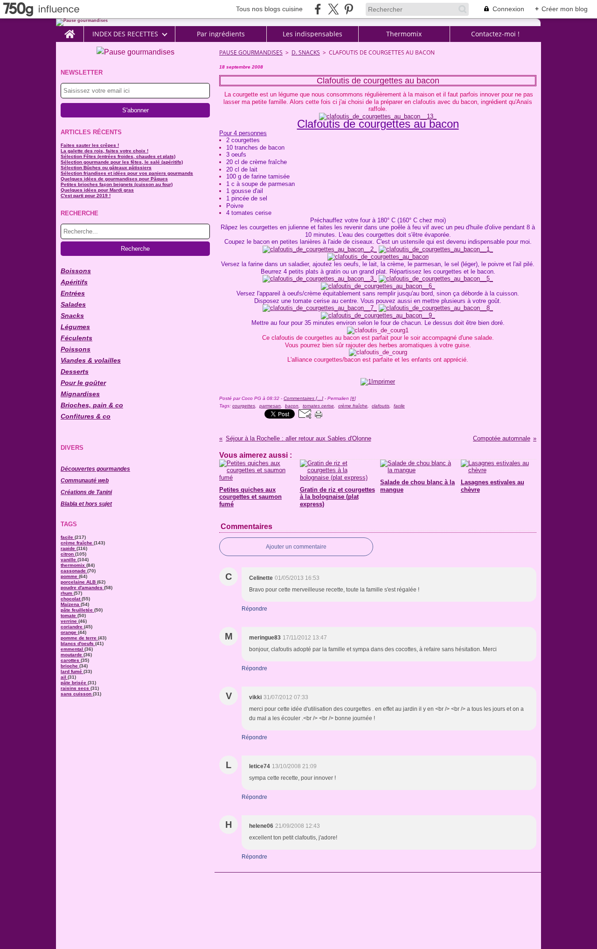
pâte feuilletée (77, 609)
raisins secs (75, 688)
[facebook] (318, 9)
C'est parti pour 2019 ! (86, 195)
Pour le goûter (83, 382)
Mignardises (80, 394)
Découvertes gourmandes (95, 469)
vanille (69, 559)
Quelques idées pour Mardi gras (97, 190)
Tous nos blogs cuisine (269, 9)
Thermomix (404, 34)
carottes (71, 660)
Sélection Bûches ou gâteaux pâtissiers (106, 167)
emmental (72, 649)
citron (68, 554)
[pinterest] (348, 9)
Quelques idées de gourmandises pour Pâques (114, 178)
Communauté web (85, 480)
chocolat (71, 598)
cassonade (74, 570)
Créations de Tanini (86, 492)
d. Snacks (306, 52)
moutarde (72, 654)
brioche (70, 665)
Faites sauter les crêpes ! (90, 145)
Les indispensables (312, 34)
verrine (69, 621)
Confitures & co (86, 416)
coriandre (72, 626)
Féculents (76, 338)
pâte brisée (74, 682)
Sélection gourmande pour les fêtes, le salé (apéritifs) (122, 162)
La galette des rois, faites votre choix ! (104, 150)
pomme (70, 576)
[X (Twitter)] (333, 9)
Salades (73, 304)
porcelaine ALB (79, 582)
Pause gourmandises (251, 52)
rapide (68, 548)
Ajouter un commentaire (296, 546)
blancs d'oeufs (78, 643)
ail (64, 677)
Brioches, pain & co (92, 405)
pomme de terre (79, 637)
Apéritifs (74, 282)
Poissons (75, 349)
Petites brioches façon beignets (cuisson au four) (117, 184)
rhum (67, 593)
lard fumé (72, 671)
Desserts (75, 371)
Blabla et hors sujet (86, 504)
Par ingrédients (221, 34)
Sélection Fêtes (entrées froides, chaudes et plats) (118, 156)
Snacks (72, 315)
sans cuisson (77, 693)
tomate (69, 615)
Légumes (75, 326)
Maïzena (71, 604)
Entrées (73, 293)
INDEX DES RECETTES (125, 34)
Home (70, 30)
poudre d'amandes (82, 587)
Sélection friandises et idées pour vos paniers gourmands (127, 173)
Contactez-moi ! (495, 34)
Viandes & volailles (91, 360)
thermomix (73, 565)
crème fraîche (77, 542)
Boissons (76, 271)
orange (69, 632)
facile (68, 537)
